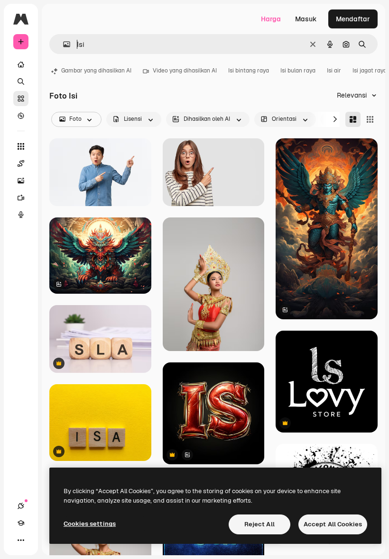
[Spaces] (20, 163)
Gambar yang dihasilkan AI (96, 70)
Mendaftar (353, 19)
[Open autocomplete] (63, 44)
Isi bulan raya (297, 70)
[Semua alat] (20, 146)
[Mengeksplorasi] (20, 115)
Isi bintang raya (248, 70)
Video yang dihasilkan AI (185, 70)
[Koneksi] (20, 506)
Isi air (334, 70)
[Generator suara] (20, 214)
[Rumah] (20, 64)
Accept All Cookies (333, 524)
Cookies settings (90, 524)
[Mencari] (20, 81)
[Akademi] (20, 523)
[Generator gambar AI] (20, 180)
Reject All (259, 524)
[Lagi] (20, 540)
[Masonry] (353, 119)
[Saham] (20, 98)
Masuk (306, 19)
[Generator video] (20, 197)
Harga (271, 19)
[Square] (370, 119)
